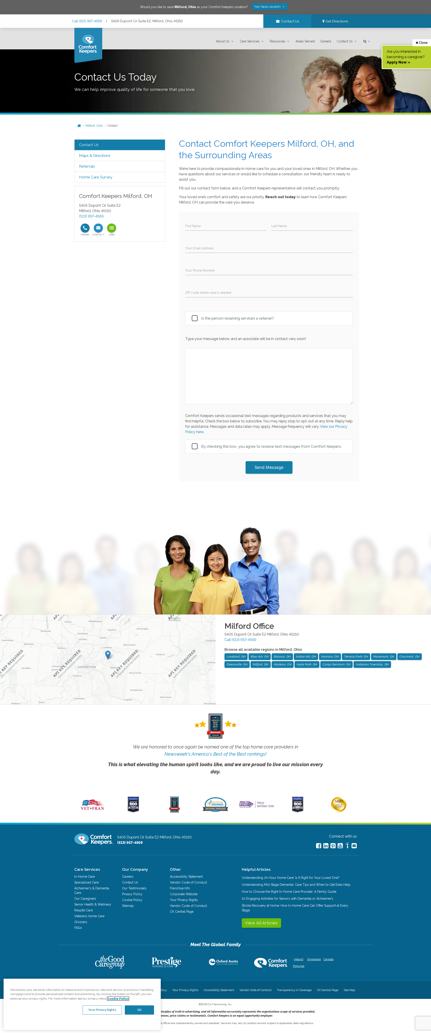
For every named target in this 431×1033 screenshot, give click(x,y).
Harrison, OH (330, 656)
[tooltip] (85, 228)
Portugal (298, 966)
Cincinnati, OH (410, 656)
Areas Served (305, 41)
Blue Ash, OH (259, 656)
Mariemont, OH (383, 656)
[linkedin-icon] (325, 845)
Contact (113, 125)
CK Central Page (182, 911)
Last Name (279, 226)
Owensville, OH (237, 664)
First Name (193, 226)
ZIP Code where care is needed (208, 292)
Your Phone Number (200, 270)
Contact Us (345, 41)
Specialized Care (86, 882)
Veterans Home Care (89, 916)
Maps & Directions (94, 155)
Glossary (80, 922)
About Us (222, 41)
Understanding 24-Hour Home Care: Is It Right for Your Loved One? (290, 877)
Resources (277, 41)
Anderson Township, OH (372, 664)
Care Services (249, 41)
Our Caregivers (85, 898)
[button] (225, 41)
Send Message (269, 467)
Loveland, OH (236, 656)
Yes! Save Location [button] (267, 6)
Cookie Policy (132, 900)
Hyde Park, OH (307, 664)
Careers (325, 41)
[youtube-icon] (340, 845)
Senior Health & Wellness (92, 904)
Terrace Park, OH (356, 656)
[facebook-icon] (318, 845)
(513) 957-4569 (91, 216)
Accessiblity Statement (186, 876)
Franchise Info (180, 888)
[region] (82, 1004)
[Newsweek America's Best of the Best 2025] (174, 811)
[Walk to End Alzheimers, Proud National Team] (256, 808)
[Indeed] (347, 846)
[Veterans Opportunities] (92, 811)
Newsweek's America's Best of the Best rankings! (215, 754)
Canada (328, 959)
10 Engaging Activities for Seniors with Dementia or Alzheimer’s (287, 898)
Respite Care (83, 910)
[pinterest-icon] (333, 845)
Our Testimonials (134, 888)
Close (423, 42)
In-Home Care (84, 876)
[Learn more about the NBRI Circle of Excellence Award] (339, 811)
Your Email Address (199, 248)
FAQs (78, 928)
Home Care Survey (95, 177)
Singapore (313, 959)
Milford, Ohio (94, 125)
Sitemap (128, 906)
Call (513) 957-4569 (87, 21)
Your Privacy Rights (184, 900)
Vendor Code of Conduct (188, 882)
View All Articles (261, 923)
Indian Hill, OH (306, 656)
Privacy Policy (132, 894)
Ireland (298, 959)
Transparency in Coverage (294, 990)
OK (139, 1009)
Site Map (349, 990)
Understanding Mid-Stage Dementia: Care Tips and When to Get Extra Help (296, 884)
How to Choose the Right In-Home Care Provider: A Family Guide (289, 891)
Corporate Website (184, 894)
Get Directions (336, 21)
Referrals (87, 166)
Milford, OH (260, 664)
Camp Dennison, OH (337, 664)
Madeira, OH (283, 664)
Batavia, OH (282, 656)
